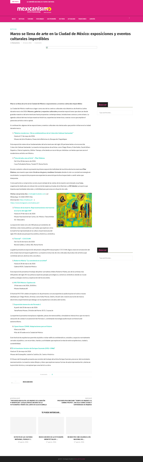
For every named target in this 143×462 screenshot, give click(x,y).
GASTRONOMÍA (51, 19)
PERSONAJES (40, 19)
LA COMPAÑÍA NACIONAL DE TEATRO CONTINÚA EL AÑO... (43, 2)
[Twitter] (123, 19)
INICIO (14, 19)
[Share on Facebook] (56, 374)
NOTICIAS (21, 19)
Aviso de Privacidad (80, 459)
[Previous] (22, 1)
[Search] (132, 19)
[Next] (25, 1)
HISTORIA (62, 19)
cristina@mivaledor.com (36, 194)
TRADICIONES (82, 19)
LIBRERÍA (92, 19)
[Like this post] (53, 374)
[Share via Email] (61, 374)
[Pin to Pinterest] (60, 374)
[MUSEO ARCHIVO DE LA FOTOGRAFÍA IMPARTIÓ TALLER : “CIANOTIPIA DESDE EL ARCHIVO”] (51, 425)
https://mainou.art (26, 200)
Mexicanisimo (16, 43)
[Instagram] (125, 19)
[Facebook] (121, 19)
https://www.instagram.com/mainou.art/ (25, 203)
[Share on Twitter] (58, 374)
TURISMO (30, 19)
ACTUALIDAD (71, 19)
